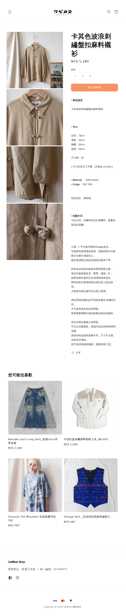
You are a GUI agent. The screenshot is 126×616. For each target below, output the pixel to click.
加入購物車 (94, 87)
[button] (9, 11)
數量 (73, 69)
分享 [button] (78, 352)
